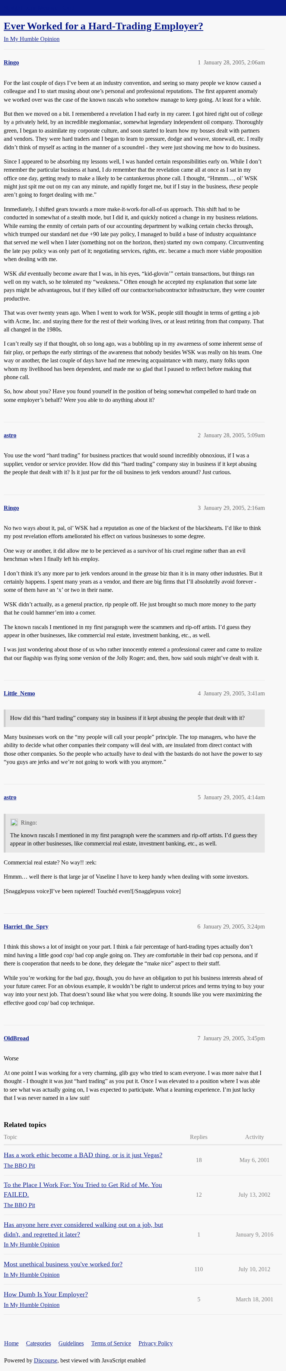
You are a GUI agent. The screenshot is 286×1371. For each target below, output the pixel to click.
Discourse (45, 1360)
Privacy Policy (156, 1343)
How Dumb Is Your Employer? (46, 1294)
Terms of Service (111, 1343)
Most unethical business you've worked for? (63, 1264)
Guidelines (71, 1343)
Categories (38, 1343)
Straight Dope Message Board (39, 7)
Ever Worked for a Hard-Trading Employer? (103, 26)
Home (11, 1343)
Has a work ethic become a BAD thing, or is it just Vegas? (83, 1155)
